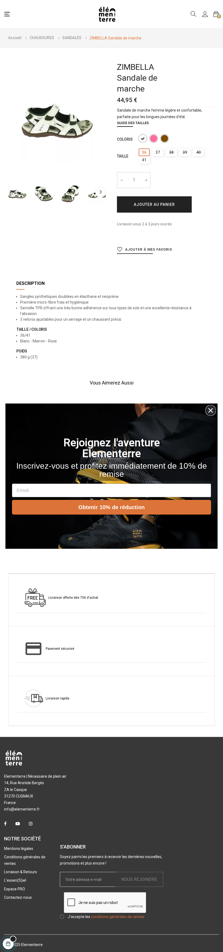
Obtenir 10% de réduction (111, 507)
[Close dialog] (210, 410)
